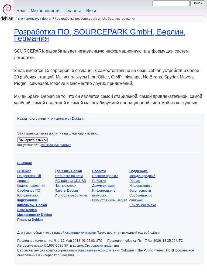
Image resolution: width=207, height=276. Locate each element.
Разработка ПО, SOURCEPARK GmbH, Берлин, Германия (100, 35)
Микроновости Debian (34, 215)
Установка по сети (69, 176)
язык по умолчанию (56, 145)
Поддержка (138, 171)
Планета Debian (30, 220)
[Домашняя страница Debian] (7, 11)
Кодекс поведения (31, 186)
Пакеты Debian (66, 190)
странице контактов (80, 232)
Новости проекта (105, 176)
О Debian (24, 171)
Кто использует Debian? (36, 18)
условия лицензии (105, 245)
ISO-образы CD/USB (70, 181)
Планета (72, 10)
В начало (24, 163)
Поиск (22, 205)
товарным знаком (91, 250)
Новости (99, 171)
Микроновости (45, 10)
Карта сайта (26, 200)
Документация (103, 186)
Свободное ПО (28, 190)
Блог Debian (27, 210)
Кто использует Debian (65, 118)
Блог (21, 10)
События (99, 181)
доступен (114, 232)
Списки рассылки (142, 205)
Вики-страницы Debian (109, 200)
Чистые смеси (65, 186)
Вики (91, 10)
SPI (66, 245)
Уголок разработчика (71, 195)
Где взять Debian (68, 171)
